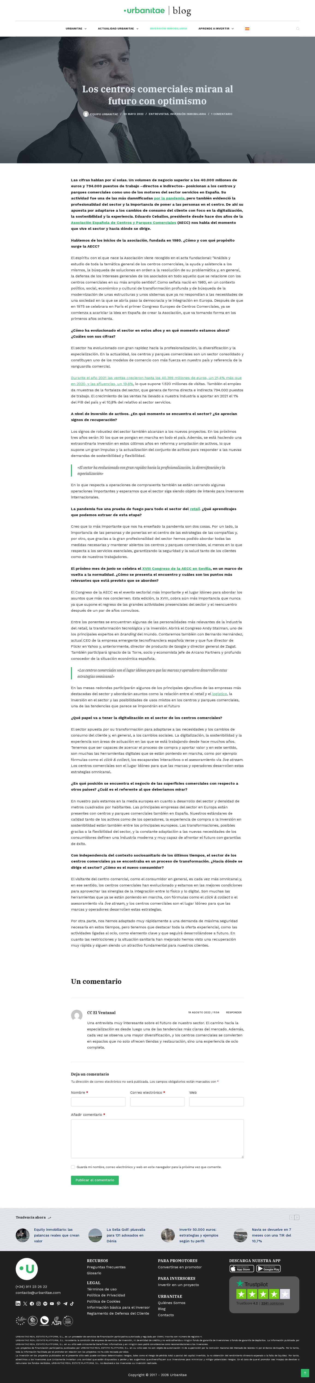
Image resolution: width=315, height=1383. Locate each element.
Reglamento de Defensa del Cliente (118, 1313)
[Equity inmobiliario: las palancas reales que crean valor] (23, 1235)
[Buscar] (297, 28)
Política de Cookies (103, 1301)
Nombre (79, 1093)
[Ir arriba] (305, 1373)
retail (194, 509)
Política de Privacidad (106, 1295)
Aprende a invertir (214, 28)
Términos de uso (102, 1289)
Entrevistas (159, 114)
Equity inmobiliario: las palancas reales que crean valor (56, 1235)
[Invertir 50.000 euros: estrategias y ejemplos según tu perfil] (168, 1235)
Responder (234, 1012)
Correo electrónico (147, 1093)
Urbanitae (74, 28)
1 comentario (221, 114)
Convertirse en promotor (180, 1267)
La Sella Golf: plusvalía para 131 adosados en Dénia (126, 1235)
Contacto (166, 1315)
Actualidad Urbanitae (116, 28)
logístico (219, 694)
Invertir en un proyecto (178, 1285)
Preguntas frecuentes (106, 1267)
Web (193, 1093)
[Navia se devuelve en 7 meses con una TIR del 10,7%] (240, 1235)
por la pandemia (169, 198)
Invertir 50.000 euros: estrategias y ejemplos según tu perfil (198, 1235)
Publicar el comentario (95, 1180)
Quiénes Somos (171, 1303)
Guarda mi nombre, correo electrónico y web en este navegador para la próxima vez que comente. (149, 1167)
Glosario (94, 1273)
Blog (162, 1309)
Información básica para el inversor (118, 1307)
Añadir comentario (88, 1115)
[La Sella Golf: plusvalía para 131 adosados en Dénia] (95, 1235)
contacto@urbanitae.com (38, 1292)
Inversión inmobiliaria (168, 28)
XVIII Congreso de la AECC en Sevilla (176, 568)
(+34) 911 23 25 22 (31, 1286)
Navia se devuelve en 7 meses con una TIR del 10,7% (271, 1235)
